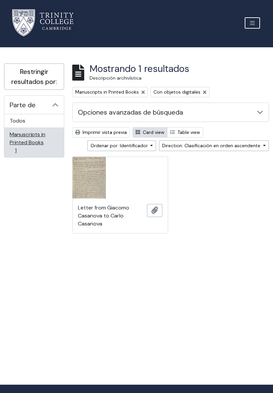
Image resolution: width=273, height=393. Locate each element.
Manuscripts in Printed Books (27, 142)
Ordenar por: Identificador (120, 146)
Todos (17, 120)
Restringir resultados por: (34, 76)
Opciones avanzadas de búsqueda (130, 112)
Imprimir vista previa (104, 132)
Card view (152, 132)
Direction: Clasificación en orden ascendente (212, 146)
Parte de (23, 105)
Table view (188, 132)
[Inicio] (47, 23)
